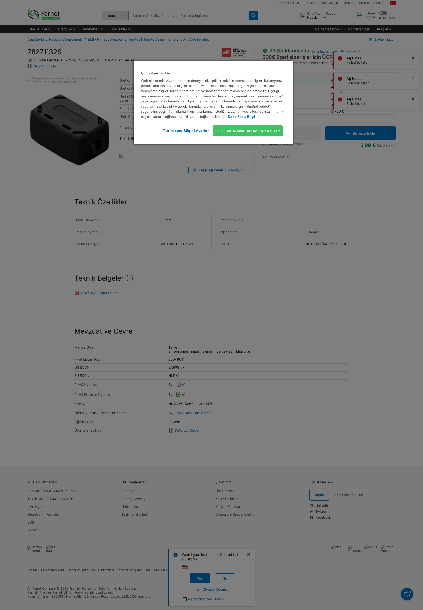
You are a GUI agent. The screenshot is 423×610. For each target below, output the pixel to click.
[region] (213, 102)
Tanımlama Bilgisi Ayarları (186, 131)
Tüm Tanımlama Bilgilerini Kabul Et (248, 131)
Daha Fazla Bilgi (241, 117)
